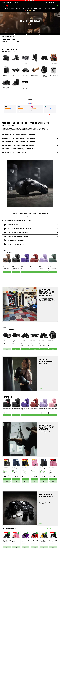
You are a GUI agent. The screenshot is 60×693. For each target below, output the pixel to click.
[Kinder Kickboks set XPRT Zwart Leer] (53, 535)
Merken (8, 36)
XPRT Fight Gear (5, 467)
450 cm (13, 345)
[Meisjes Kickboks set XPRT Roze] (16, 535)
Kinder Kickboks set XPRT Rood (34, 541)
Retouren (11, 2)
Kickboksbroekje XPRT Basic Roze (34, 469)
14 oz (5, 268)
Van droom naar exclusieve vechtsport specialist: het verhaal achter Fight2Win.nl (46, 293)
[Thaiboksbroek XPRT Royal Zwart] (25, 463)
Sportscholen (3, 2)
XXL (17, 476)
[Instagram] (44, 2)
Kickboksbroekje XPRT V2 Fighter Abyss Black (16, 469)
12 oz (3, 268)
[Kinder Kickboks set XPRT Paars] (25, 535)
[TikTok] (46, 2)
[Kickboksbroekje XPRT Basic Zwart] (7, 463)
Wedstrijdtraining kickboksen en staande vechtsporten (46, 427)
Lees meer (20, 43)
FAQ (17, 2)
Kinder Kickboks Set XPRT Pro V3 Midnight (7, 541)
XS (23, 345)
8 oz (12, 268)
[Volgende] (56, 260)
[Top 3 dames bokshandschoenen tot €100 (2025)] (20, 374)
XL (21, 347)
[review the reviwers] (28, 106)
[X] (43, 2)
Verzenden (7, 2)
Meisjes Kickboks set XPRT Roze (15, 541)
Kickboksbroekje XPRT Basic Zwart (6, 469)
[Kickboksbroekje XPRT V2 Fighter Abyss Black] (16, 463)
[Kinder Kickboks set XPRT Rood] (35, 535)
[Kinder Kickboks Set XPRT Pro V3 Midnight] (7, 535)
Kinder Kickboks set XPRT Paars (25, 541)
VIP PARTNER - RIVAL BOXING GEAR (30, 0)
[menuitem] (4, 2)
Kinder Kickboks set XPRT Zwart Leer (53, 541)
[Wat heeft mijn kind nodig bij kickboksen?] (20, 508)
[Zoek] (53, 5)
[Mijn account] (55, 5)
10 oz (14, 268)
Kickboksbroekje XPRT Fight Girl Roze (52, 469)
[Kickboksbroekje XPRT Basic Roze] (35, 463)
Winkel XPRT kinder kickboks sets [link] (52, 528)
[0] (57, 5)
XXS (21, 345)
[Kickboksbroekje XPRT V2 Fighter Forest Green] (44, 463)
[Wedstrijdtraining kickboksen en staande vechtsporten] (20, 439)
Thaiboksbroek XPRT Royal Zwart (25, 469)
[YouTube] (45, 2)
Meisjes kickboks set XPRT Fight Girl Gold (43, 541)
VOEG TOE (7, 272)
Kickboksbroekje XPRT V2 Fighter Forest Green (44, 469)
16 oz (7, 268)
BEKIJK (7, 349)
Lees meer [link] (40, 318)
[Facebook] (41, 2)
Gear (5, 36)
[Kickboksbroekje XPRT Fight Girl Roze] (53, 463)
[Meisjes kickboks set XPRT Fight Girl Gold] (44, 535)
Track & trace (14, 2)
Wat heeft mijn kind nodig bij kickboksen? (46, 495)
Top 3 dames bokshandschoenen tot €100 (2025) (46, 362)
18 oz (49, 270)
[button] (53, 2)
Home (3, 36)
